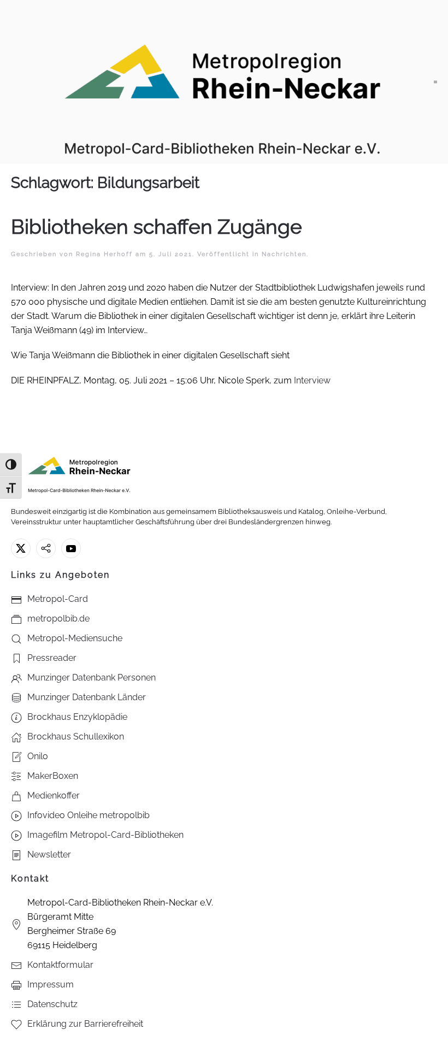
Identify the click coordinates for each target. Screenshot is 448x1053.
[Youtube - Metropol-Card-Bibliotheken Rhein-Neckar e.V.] (71, 548)
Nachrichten (284, 254)
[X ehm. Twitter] (21, 548)
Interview (312, 380)
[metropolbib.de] (46, 548)
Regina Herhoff (104, 254)
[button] (435, 82)
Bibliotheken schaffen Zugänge (156, 227)
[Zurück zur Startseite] (222, 82)
